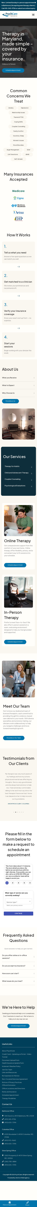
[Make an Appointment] (10, 1202)
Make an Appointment (9, 1204)
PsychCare (10, 22)
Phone (27, 1205)
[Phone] (27, 1202)
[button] (33, 14)
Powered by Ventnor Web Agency (18, 1178)
